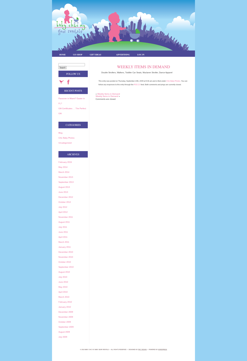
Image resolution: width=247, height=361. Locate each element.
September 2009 (66, 327)
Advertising (123, 54)
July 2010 (62, 277)
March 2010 (63, 297)
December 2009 (65, 312)
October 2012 (64, 202)
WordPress (162, 349)
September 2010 (66, 267)
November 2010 (65, 257)
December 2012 (65, 197)
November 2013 (65, 177)
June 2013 (63, 192)
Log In (140, 54)
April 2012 (63, 212)
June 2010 (63, 282)
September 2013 (66, 182)
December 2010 (65, 252)
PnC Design (142, 349)
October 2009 (64, 322)
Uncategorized (65, 143)
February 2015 (65, 162)
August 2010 (64, 272)
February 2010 (65, 302)
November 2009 (65, 317)
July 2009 (62, 337)
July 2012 (62, 207)
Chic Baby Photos (173, 81)
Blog (60, 133)
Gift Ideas (95, 54)
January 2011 (64, 247)
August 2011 (64, 222)
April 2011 (62, 237)
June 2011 (63, 232)
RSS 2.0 (137, 84)
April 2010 (63, 292)
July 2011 (62, 227)
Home (62, 54)
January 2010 (64, 307)
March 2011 (63, 242)
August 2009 (64, 332)
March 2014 (63, 172)
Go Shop (77, 54)
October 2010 (64, 262)
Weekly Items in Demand (108, 94)
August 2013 (64, 187)
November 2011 (65, 217)
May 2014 (62, 167)
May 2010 (62, 287)
